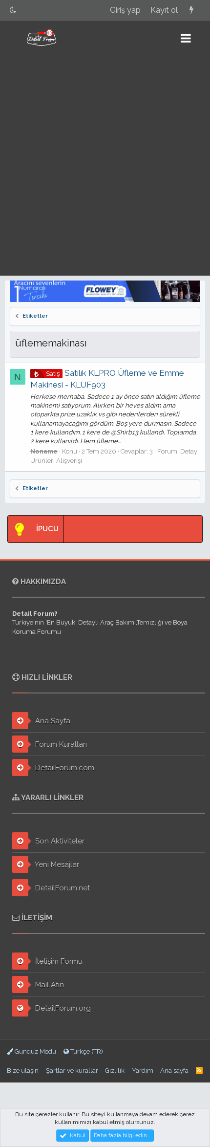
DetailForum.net (61, 888)
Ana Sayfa (51, 720)
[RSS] (199, 1070)
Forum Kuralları (60, 744)
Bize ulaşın (23, 1070)
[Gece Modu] (13, 10)
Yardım (142, 1070)
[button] (186, 38)
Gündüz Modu (34, 1051)
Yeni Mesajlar (56, 864)
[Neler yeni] (191, 10)
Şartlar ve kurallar (72, 1070)
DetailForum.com (63, 767)
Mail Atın (48, 984)
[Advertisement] (105, 166)
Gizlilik (115, 1070)
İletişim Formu (58, 961)
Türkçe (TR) (86, 1051)
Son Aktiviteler (58, 841)
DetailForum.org (62, 1008)
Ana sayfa (174, 1070)
